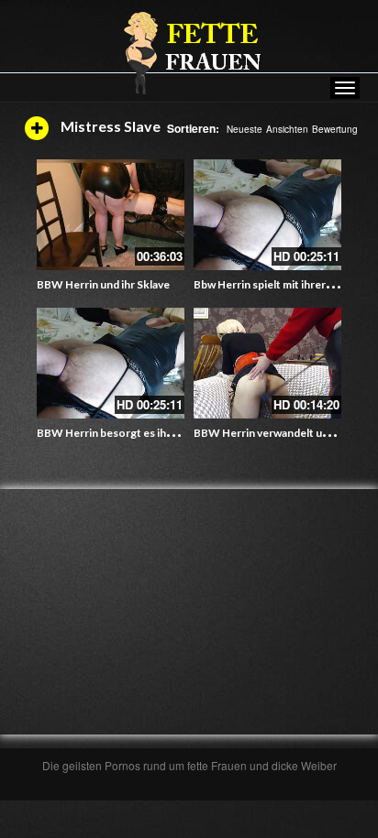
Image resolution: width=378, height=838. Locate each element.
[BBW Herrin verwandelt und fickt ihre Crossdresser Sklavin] (267, 363)
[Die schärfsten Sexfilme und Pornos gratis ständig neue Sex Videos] (189, 52)
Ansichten (287, 129)
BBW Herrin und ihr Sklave (103, 284)
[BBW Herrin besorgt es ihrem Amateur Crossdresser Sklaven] (110, 363)
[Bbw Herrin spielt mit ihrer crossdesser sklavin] (267, 214)
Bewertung (335, 129)
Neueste (244, 129)
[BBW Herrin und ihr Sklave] (110, 214)
